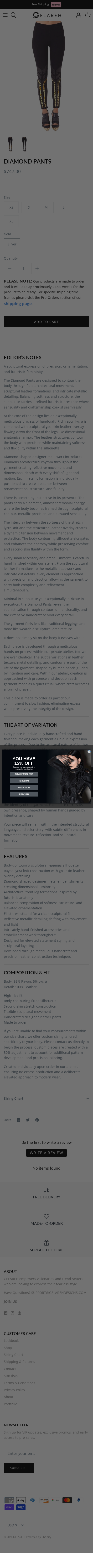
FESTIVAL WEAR (24, 781)
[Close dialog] (89, 751)
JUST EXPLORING (24, 794)
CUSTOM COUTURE (24, 787)
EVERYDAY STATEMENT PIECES (24, 774)
